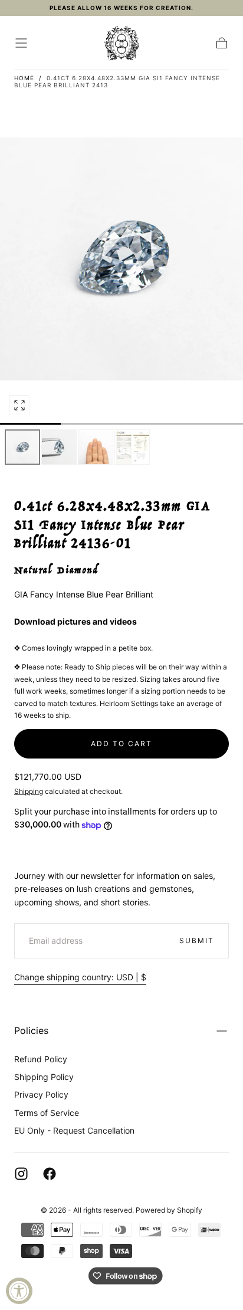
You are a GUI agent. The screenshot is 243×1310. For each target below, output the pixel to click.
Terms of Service (46, 1113)
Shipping (28, 791)
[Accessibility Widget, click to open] (19, 1291)
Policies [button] (31, 1030)
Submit (196, 940)
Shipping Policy (44, 1077)
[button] (21, 43)
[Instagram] (21, 1174)
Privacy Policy (41, 1094)
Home (24, 77)
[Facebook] (50, 1174)
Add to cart (121, 743)
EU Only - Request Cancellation (74, 1130)
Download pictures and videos (75, 621)
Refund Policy (40, 1059)
